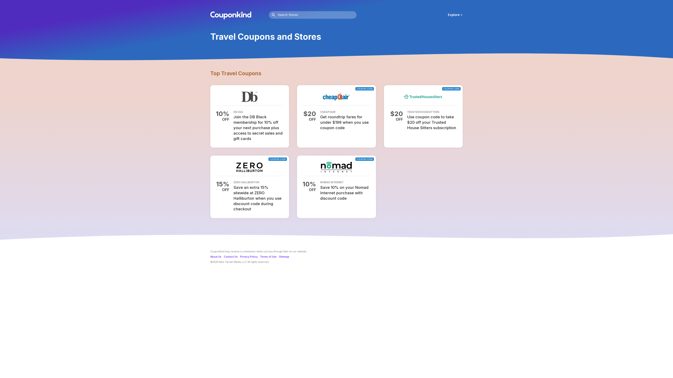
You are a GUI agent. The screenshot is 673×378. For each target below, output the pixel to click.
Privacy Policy (249, 256)
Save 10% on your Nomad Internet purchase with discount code (344, 193)
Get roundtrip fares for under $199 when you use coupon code (344, 122)
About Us (215, 256)
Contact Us (231, 256)
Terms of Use (268, 256)
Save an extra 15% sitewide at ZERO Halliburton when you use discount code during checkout (257, 198)
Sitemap (284, 256)
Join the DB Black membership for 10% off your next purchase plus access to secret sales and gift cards (258, 128)
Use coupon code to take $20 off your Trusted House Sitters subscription (431, 122)
